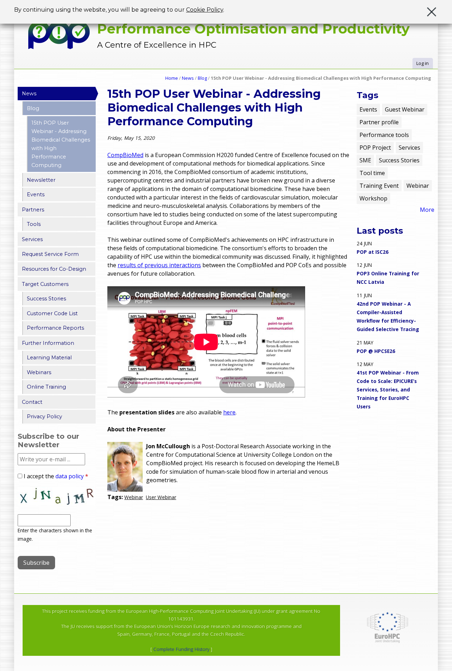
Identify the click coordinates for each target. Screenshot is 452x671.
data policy (69, 476)
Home (171, 78)
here (229, 412)
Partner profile (379, 122)
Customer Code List (52, 313)
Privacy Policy (44, 416)
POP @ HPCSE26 (376, 351)
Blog (202, 78)
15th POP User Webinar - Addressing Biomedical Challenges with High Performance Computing (60, 144)
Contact (32, 402)
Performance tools (384, 135)
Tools (34, 224)
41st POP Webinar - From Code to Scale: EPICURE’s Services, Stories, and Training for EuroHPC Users (388, 389)
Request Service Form (50, 254)
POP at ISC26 (372, 251)
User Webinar (161, 497)
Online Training (46, 387)
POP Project (375, 147)
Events (35, 194)
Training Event (379, 186)
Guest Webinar (404, 109)
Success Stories (46, 298)
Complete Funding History (181, 649)
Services (32, 239)
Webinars (39, 372)
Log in (422, 63)
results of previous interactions (159, 265)
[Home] (59, 35)
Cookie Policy (204, 9)
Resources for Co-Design (54, 269)
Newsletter (41, 180)
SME (365, 160)
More (427, 210)
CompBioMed (125, 155)
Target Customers (45, 284)
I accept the (56, 476)
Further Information (48, 343)
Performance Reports (55, 328)
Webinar (133, 497)
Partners (33, 209)
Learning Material (49, 357)
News (188, 78)
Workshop (373, 198)
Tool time (372, 173)
